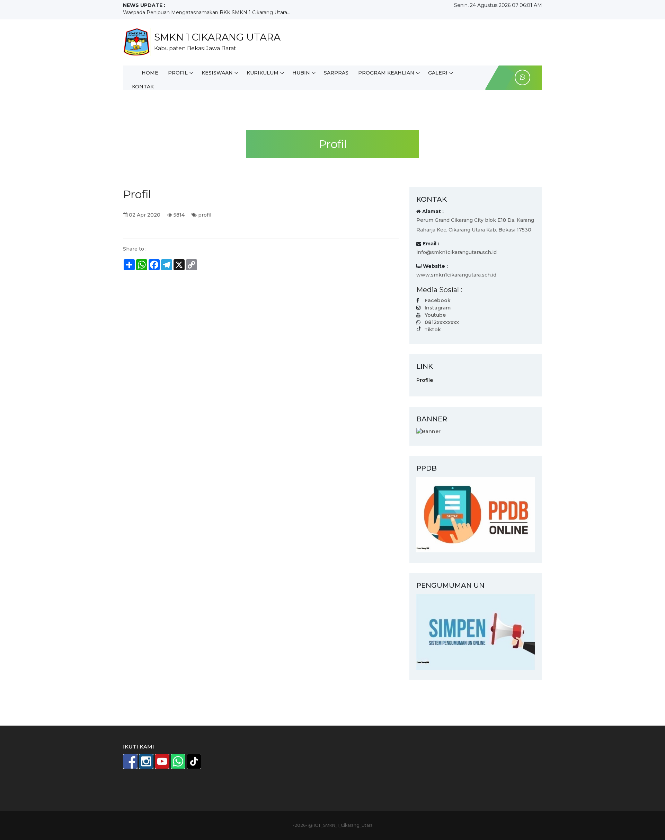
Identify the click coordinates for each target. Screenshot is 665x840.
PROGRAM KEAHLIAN (386, 73)
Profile (424, 380)
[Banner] (428, 431)
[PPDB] (475, 514)
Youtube (435, 315)
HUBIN (301, 73)
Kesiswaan (217, 73)
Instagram (438, 308)
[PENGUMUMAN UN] (475, 631)
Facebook (438, 300)
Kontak (143, 87)
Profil (178, 73)
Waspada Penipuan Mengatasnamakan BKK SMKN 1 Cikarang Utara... (206, 12)
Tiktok (432, 329)
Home (150, 73)
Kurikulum (262, 73)
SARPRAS (336, 73)
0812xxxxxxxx (442, 322)
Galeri (437, 73)
